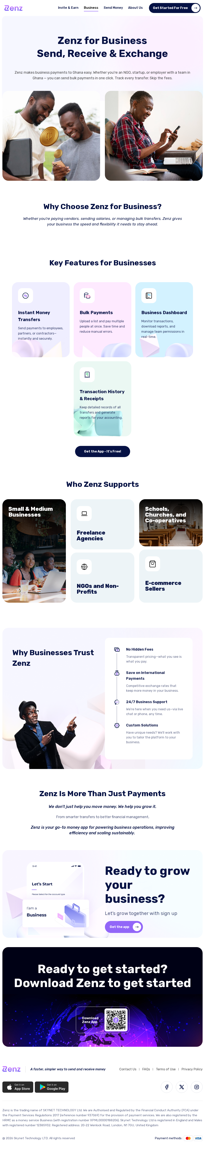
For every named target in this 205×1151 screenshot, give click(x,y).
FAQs (146, 1069)
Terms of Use (166, 1069)
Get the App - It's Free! (102, 451)
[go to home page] (13, 8)
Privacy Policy (192, 1069)
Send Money (113, 8)
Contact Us (127, 1069)
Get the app (119, 927)
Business (91, 8)
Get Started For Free (170, 8)
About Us (135, 8)
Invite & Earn (68, 8)
